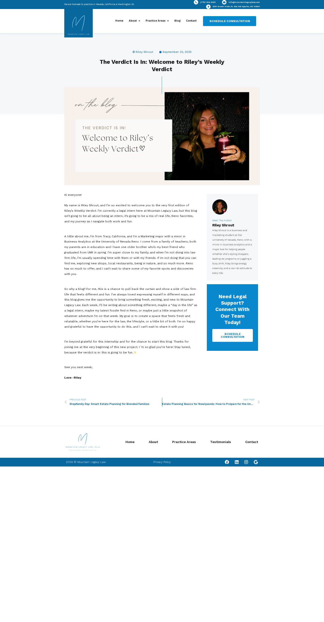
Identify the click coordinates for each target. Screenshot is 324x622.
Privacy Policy (162, 462)
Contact (191, 20)
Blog (177, 20)
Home (119, 20)
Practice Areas (156, 20)
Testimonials (220, 442)
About (133, 20)
